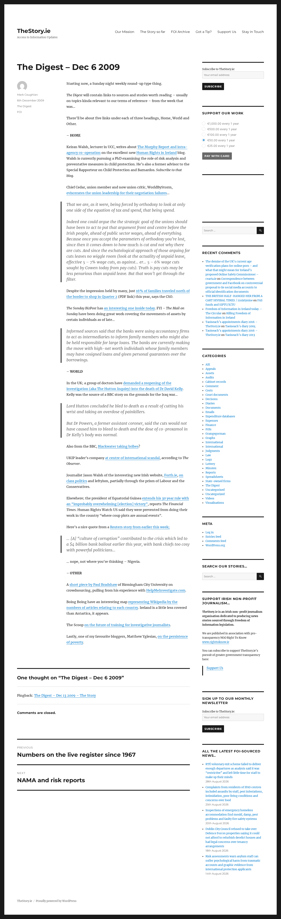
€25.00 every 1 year (221, 145)
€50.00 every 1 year (221, 140)
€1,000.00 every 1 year (223, 123)
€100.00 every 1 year (221, 134)
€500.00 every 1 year (222, 129)
